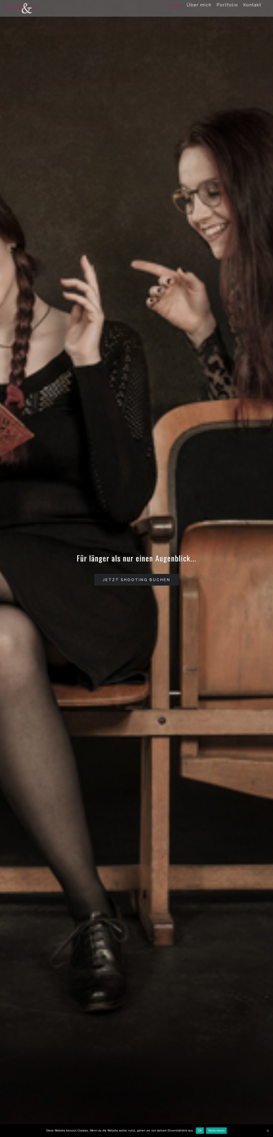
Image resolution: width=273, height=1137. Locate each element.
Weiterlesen (216, 1130)
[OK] (268, 1130)
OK (200, 1130)
